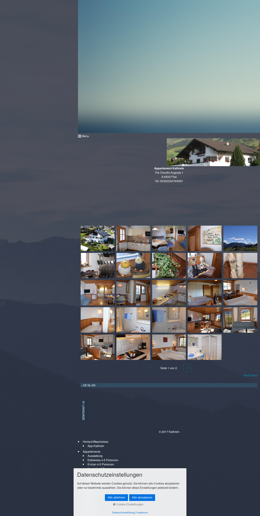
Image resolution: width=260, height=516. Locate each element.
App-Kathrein (96, 446)
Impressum (142, 512)
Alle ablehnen (116, 497)
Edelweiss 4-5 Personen (103, 460)
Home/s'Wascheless (95, 442)
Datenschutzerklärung (123, 512)
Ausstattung (95, 456)
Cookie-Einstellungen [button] (129, 504)
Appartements (91, 451)
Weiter (187, 368)
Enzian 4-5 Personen (101, 464)
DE (85, 385)
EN (93, 385)
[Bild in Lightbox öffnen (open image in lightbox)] (98, 238)
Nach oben (250, 375)
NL (89, 385)
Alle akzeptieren (142, 497)
